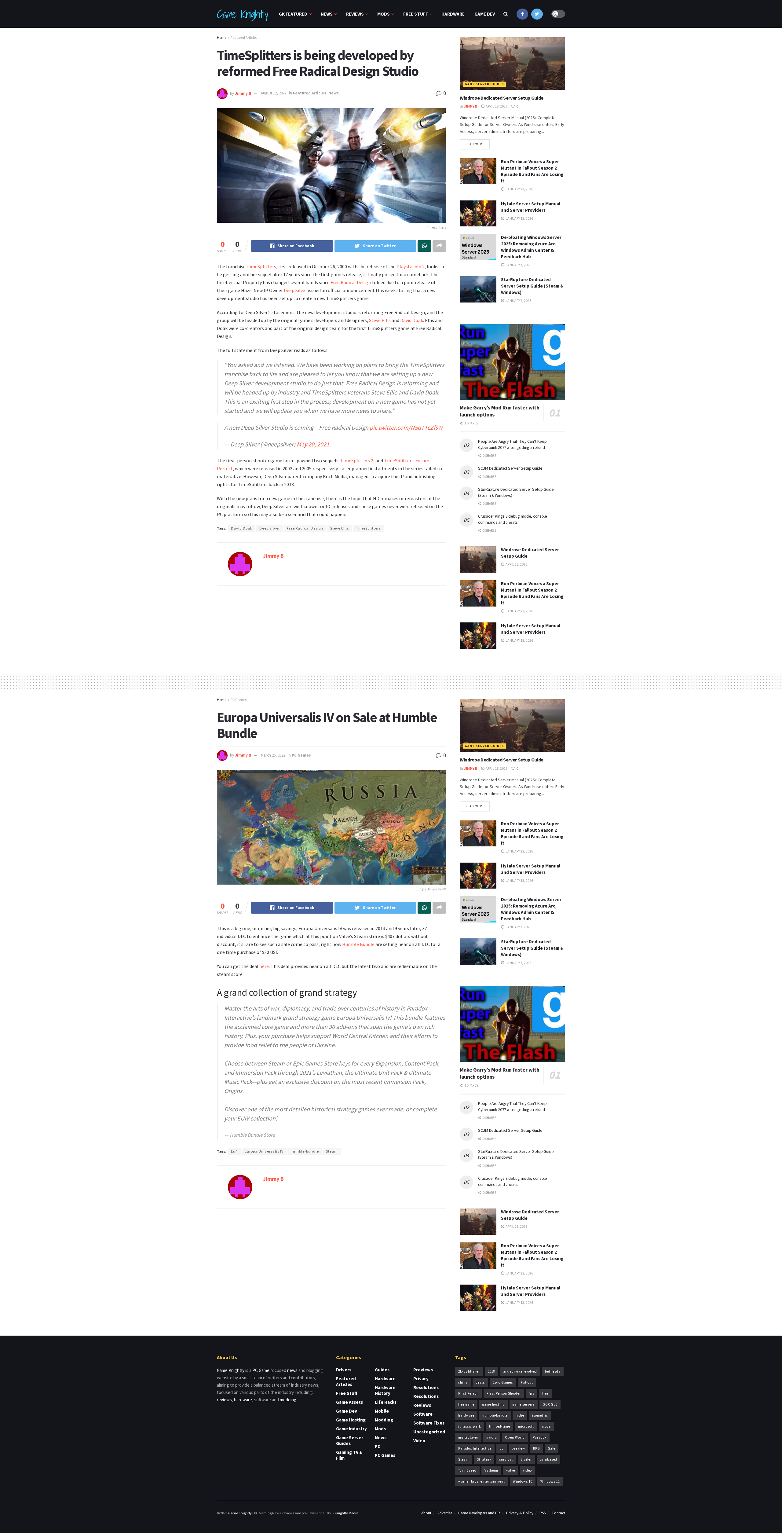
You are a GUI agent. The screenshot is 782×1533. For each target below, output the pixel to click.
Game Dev (484, 14)
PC (377, 1446)
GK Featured (293, 14)
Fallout (527, 1382)
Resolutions (426, 1387)
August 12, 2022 (273, 93)
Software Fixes (428, 1423)
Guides (382, 1370)
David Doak (411, 320)
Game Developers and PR (479, 1513)
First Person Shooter (504, 1393)
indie (520, 1415)
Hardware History (385, 1390)
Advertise (444, 1513)
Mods (383, 14)
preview (518, 1448)
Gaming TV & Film (349, 1455)
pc (501, 1448)
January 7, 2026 (518, 264)
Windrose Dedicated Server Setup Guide (501, 98)
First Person (468, 1393)
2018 (491, 1371)
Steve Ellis (380, 320)
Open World (515, 1437)
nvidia (491, 1437)
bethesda (553, 1371)
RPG (536, 1448)
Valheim (491, 1470)
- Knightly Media (345, 1513)
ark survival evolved (520, 1371)
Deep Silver (295, 290)
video (527, 1470)
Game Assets (349, 1402)
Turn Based (467, 1470)
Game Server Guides (484, 84)
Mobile (382, 1411)
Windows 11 (550, 1481)
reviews (224, 1400)
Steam (332, 1151)
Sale (551, 1448)
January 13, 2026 (519, 218)
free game (466, 1404)
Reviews (355, 14)
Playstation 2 (410, 266)
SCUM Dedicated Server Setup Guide (510, 468)
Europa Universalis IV (264, 1151)
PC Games (239, 699)
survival (506, 1459)
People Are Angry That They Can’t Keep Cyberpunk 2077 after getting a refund (512, 444)
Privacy (421, 1378)
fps (531, 1393)
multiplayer (468, 1437)
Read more (475, 144)
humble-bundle (305, 1151)
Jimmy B (243, 93)
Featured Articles (244, 37)
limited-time (499, 1426)
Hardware (453, 14)
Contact (558, 1513)
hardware (243, 1400)
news (292, 1370)
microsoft (526, 1426)
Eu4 (234, 1151)
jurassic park (469, 1426)
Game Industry (351, 1429)
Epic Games (503, 1382)
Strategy (484, 1459)
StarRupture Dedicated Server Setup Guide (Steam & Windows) (532, 286)
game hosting (493, 1404)
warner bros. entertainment (481, 1481)
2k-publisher (469, 1371)
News (327, 14)
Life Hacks (385, 1402)
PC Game (260, 1370)
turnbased (548, 1459)
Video (419, 1440)
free (545, 1393)
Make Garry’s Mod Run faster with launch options (499, 411)
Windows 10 (522, 1481)
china (463, 1382)
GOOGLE (550, 1404)
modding (288, 1400)
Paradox (539, 1437)
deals (480, 1382)
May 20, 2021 (313, 444)
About (426, 1513)
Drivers (343, 1370)
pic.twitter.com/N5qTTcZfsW (406, 427)
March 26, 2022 (273, 755)
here (264, 966)
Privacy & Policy (519, 1513)
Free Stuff (415, 14)
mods (546, 1426)
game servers (524, 1404)
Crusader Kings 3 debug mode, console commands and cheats (512, 519)
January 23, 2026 (519, 189)
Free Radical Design (350, 282)
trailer (526, 1459)
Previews (423, 1370)
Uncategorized (429, 1432)
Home (221, 37)
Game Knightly (242, 14)
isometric (540, 1415)
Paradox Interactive (474, 1448)
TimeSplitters (261, 266)
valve (510, 1470)
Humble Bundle (358, 944)
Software (423, 1414)
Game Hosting (351, 1420)
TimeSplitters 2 (356, 460)
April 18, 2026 (496, 106)
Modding (384, 1420)
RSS (542, 1513)
